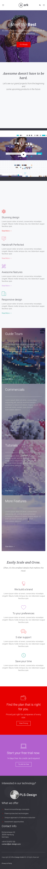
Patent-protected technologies (17, 813)
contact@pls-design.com (11, 844)
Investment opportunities (14, 822)
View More (9, 379)
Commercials (15, 390)
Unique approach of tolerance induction (20, 818)
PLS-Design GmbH (18, 857)
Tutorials (11, 445)
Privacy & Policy (7, 863)
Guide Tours (14, 334)
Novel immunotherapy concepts (17, 809)
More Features (15, 501)
